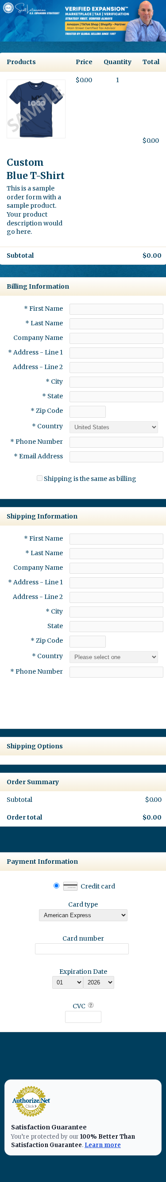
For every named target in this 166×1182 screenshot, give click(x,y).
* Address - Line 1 (35, 352)
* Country (47, 426)
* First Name (43, 309)
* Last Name (44, 323)
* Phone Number (36, 671)
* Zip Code (47, 411)
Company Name (38, 338)
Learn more (103, 1145)
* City (54, 381)
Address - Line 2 (38, 367)
